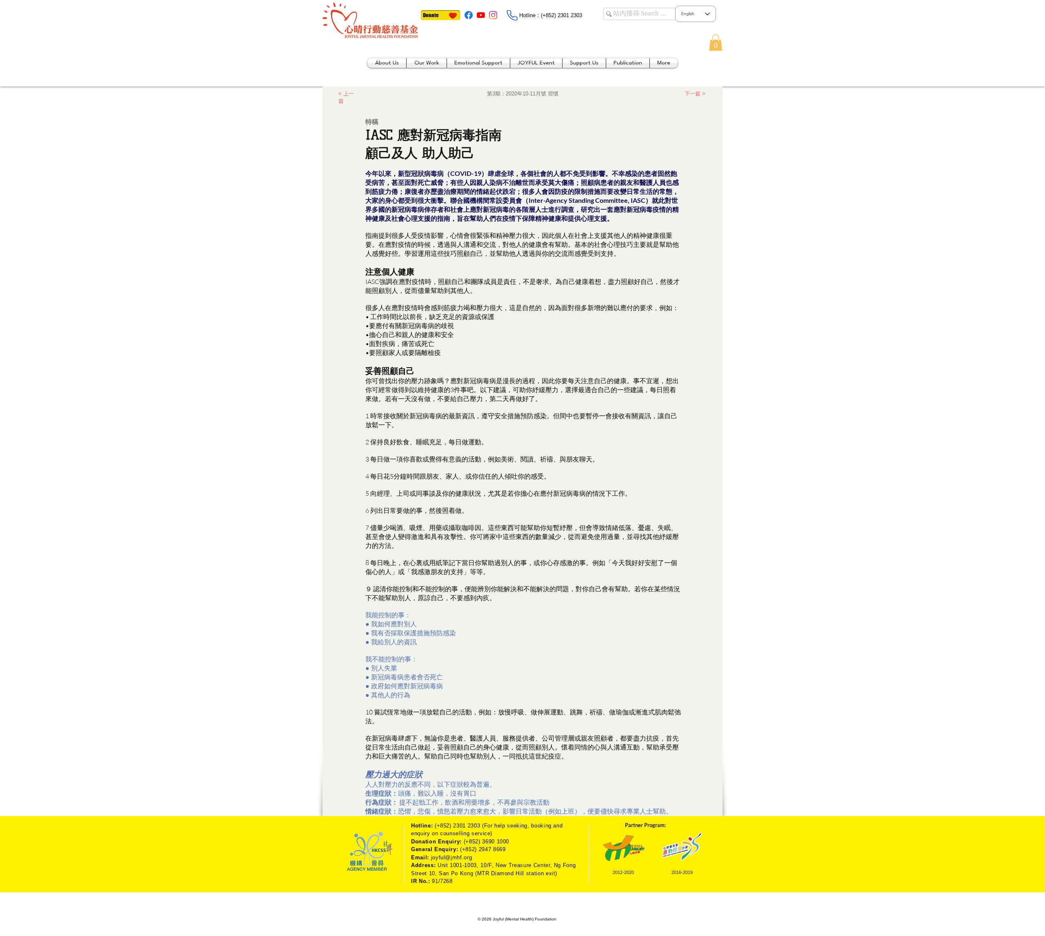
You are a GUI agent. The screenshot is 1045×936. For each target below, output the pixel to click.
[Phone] (512, 15)
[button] (716, 42)
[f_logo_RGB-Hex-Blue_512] (469, 15)
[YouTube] (481, 15)
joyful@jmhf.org (451, 857)
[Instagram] (493, 15)
